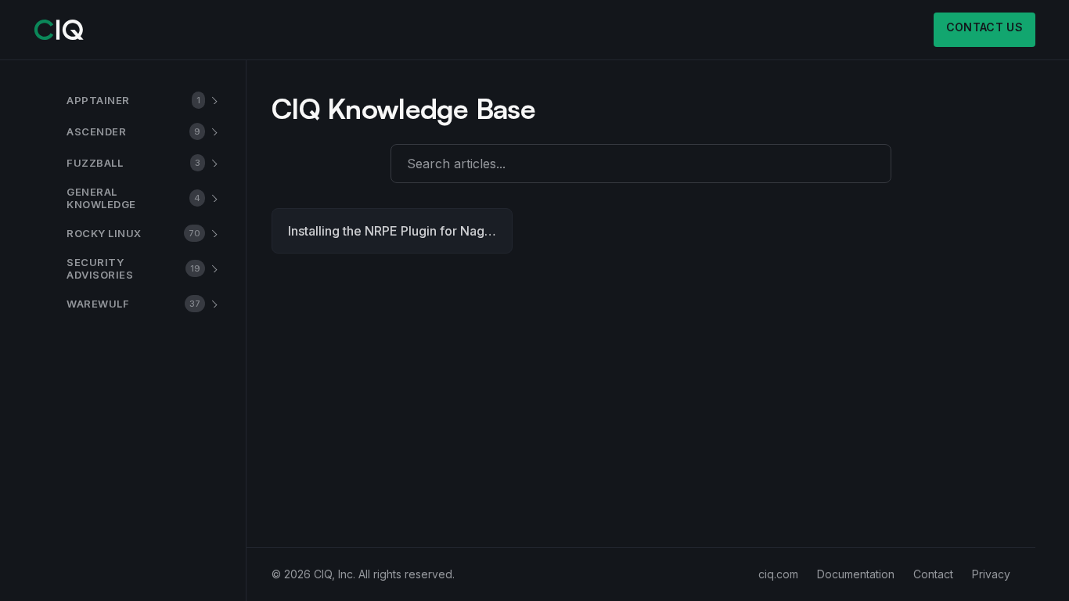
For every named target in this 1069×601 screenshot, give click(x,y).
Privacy (991, 574)
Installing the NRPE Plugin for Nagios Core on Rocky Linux (400, 231)
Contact (933, 574)
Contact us (985, 27)
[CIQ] (59, 30)
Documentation (855, 574)
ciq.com (778, 574)
